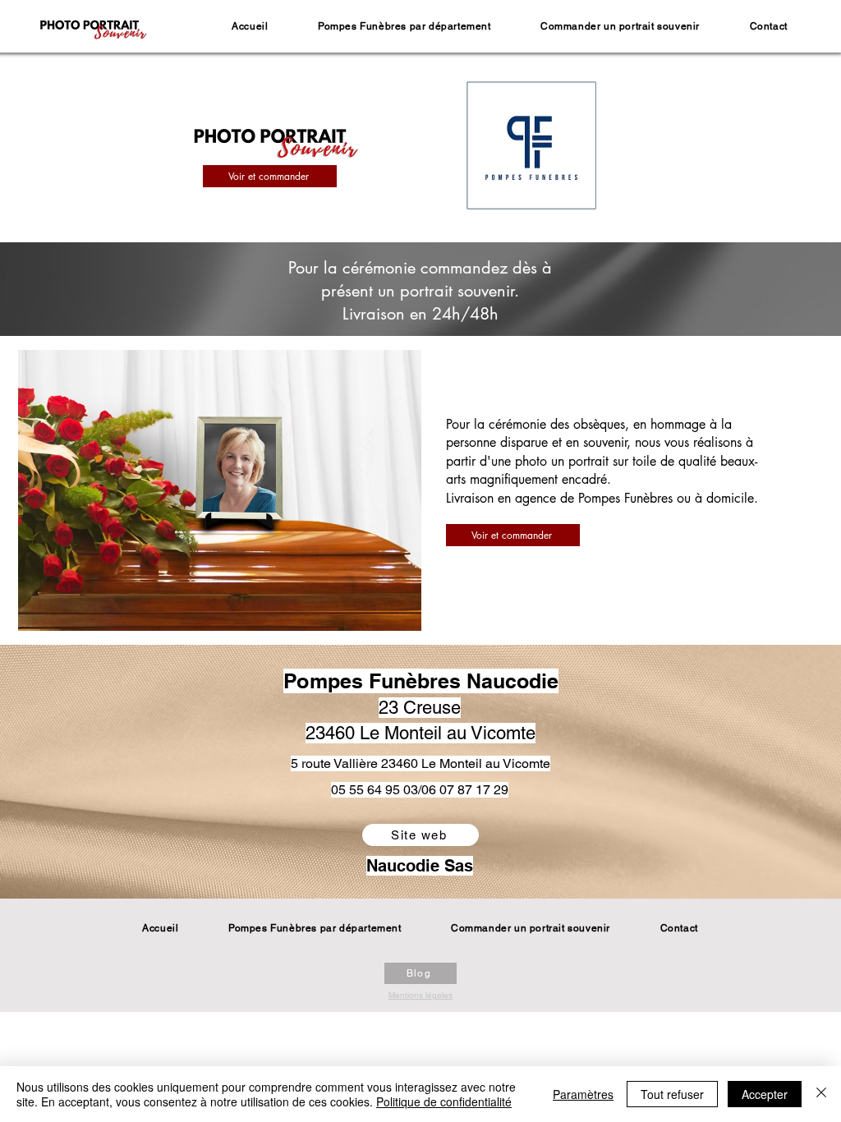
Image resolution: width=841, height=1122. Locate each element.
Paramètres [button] (583, 1094)
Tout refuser (672, 1094)
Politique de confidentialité (444, 1101)
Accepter (765, 1094)
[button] (404, 26)
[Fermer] (821, 1094)
